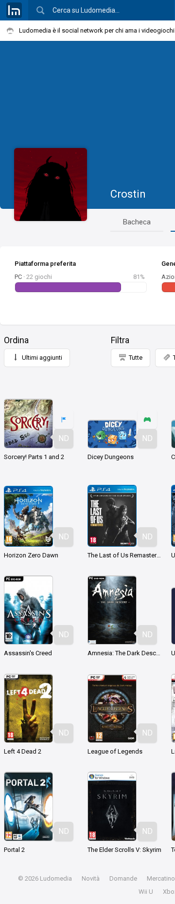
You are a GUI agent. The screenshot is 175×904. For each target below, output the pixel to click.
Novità (91, 878)
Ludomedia (56, 878)
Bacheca (137, 222)
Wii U (146, 891)
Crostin (128, 194)
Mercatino (161, 878)
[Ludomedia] (14, 10)
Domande (123, 878)
